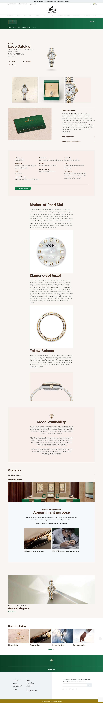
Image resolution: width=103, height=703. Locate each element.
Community (15, 690)
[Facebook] (63, 689)
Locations (33, 3)
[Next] (100, 638)
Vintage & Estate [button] (27, 16)
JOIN (89, 685)
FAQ (14, 682)
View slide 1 (50, 649)
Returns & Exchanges (18, 685)
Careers (15, 689)
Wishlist (28, 680)
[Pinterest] (69, 689)
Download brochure (23, 188)
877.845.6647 (31, 691)
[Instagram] (66, 689)
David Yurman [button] (86, 16)
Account (28, 679)
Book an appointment (15, 479)
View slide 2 (54, 649)
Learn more (11, 611)
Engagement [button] (10, 16)
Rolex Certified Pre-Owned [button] (63, 16)
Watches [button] (46, 16)
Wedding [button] (18, 16)
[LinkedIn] (76, 689)
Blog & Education (17, 686)
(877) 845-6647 (12, 3)
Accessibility (29, 682)
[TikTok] (73, 689)
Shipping (15, 683)
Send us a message (14, 475)
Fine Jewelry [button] (38, 16)
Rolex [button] (52, 16)
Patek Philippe (76, 16)
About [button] (94, 16)
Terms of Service (30, 683)
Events (14, 688)
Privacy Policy (29, 685)
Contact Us (28, 686)
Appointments (23, 3)
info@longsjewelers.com (31, 690)
